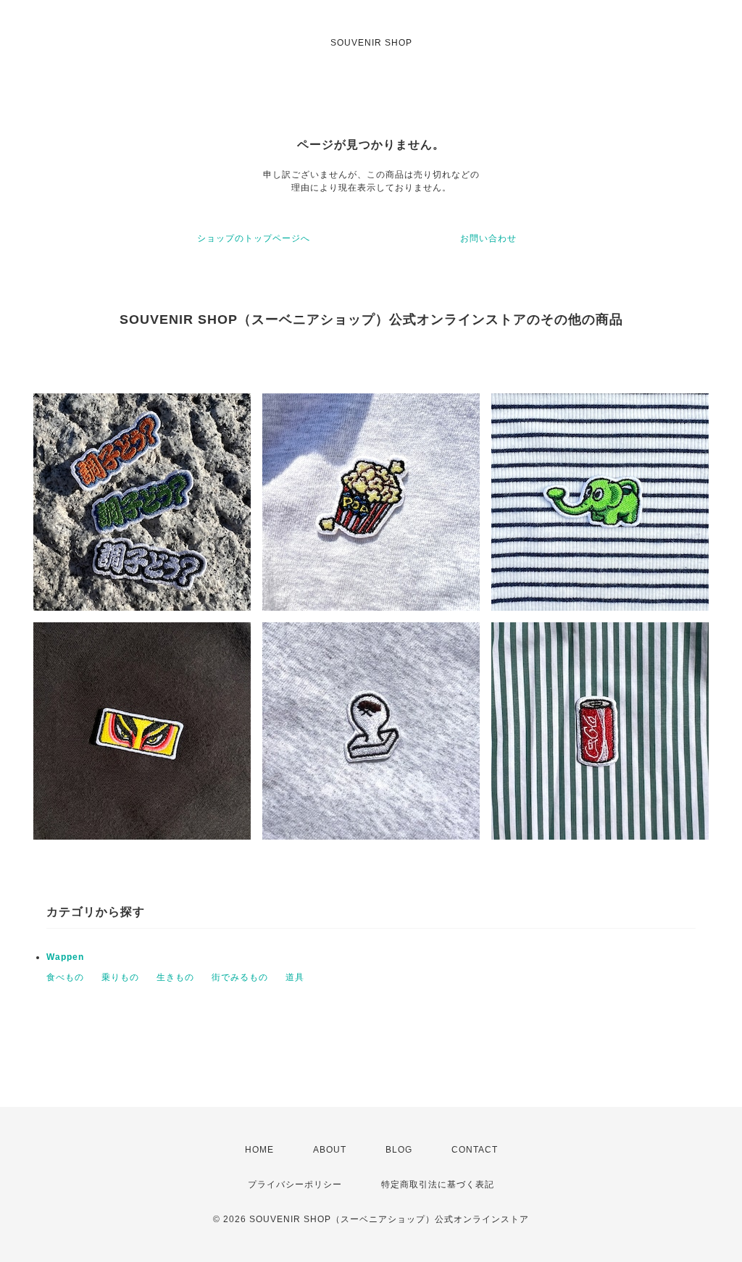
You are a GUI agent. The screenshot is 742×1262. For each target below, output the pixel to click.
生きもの (175, 977)
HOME (259, 1150)
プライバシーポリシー (295, 1184)
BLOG (398, 1150)
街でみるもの (240, 977)
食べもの (65, 977)
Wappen (65, 957)
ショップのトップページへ (253, 238)
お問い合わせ (488, 238)
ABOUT (329, 1150)
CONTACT (474, 1150)
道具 (294, 977)
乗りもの (120, 977)
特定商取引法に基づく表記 (437, 1184)
